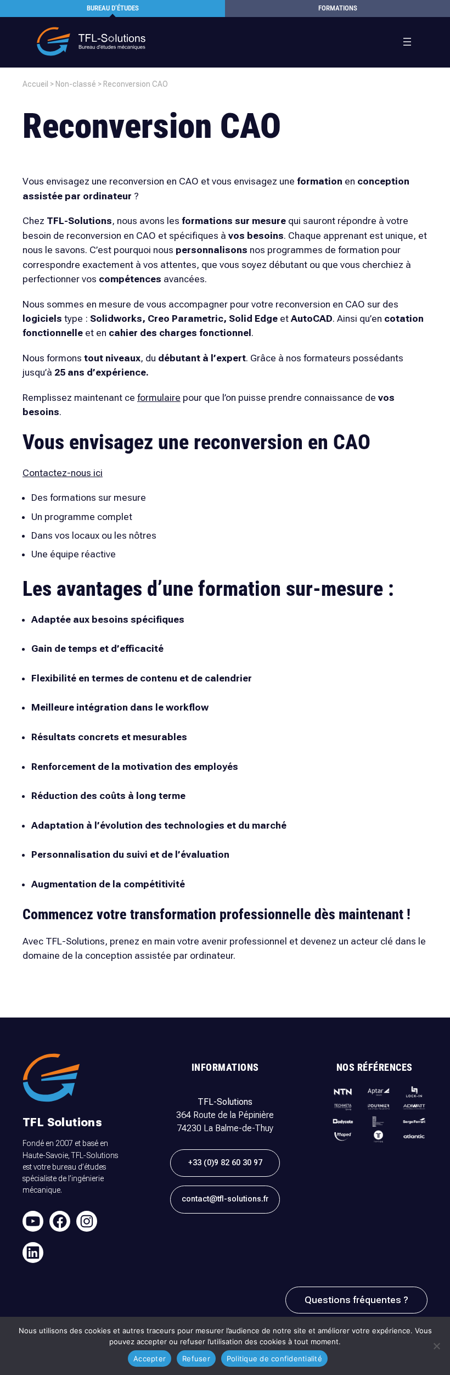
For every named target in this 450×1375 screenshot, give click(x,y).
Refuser (196, 1358)
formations (337, 8)
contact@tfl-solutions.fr (225, 1199)
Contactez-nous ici (62, 472)
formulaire (159, 397)
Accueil (35, 84)
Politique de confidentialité (274, 1358)
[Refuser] (436, 1345)
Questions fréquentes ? (356, 1299)
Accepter (149, 1358)
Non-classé (75, 84)
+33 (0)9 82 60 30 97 (225, 1162)
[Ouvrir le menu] (407, 41)
